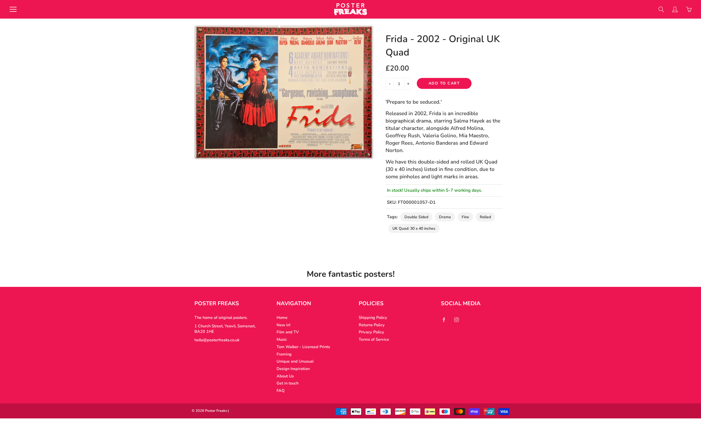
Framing (284, 354)
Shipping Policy (373, 317)
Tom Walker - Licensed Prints (303, 346)
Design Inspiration (293, 368)
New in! (283, 325)
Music (282, 339)
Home (282, 317)
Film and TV (288, 332)
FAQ (281, 390)
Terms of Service (374, 339)
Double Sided (416, 217)
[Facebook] (444, 319)
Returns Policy (372, 325)
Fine (465, 217)
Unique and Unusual (295, 361)
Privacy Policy (371, 332)
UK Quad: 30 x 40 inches (413, 228)
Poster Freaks (216, 410)
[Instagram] (456, 319)
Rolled (485, 217)
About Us (285, 376)
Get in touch (287, 383)
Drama (445, 217)
